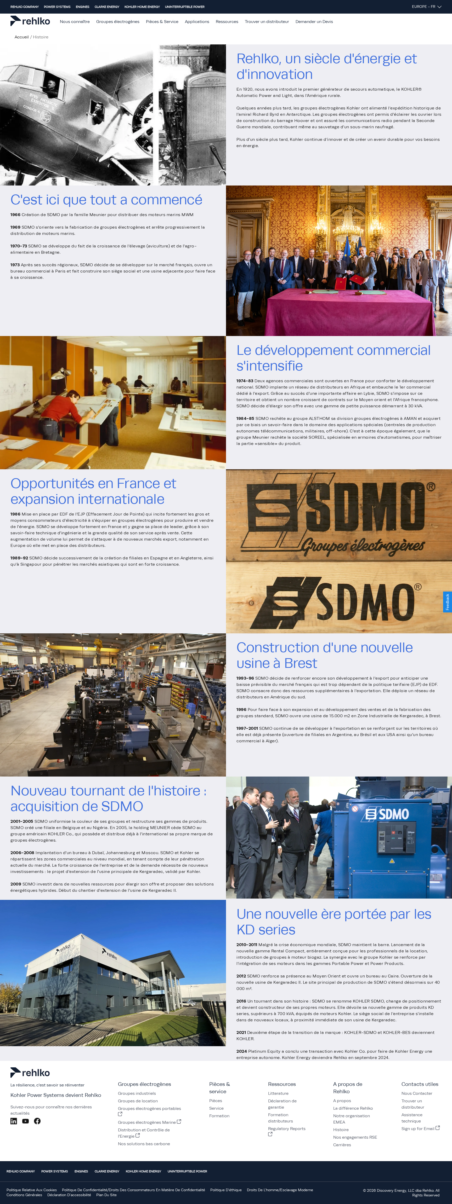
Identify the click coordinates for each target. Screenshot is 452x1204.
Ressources (227, 21)
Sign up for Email (418, 1128)
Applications (197, 21)
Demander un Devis (314, 21)
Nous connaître (75, 21)
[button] (447, 602)
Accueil (22, 37)
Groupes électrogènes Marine (147, 1122)
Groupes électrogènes (117, 21)
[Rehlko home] (30, 1077)
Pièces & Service (162, 21)
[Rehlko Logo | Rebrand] (30, 22)
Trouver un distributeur (267, 21)
